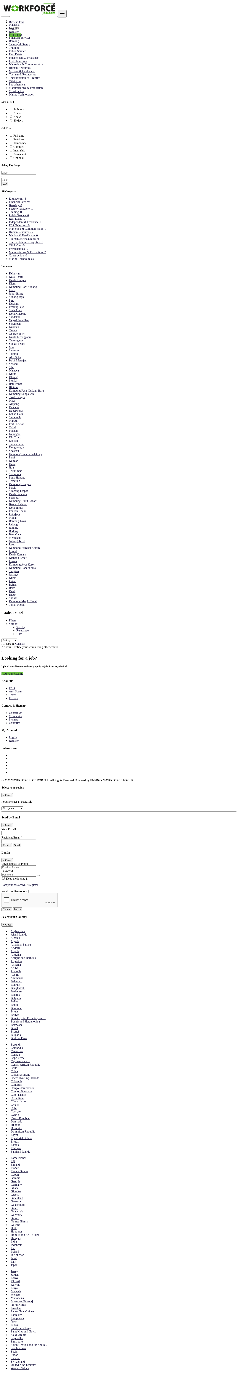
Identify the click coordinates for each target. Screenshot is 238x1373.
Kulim (12, 373)
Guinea (15, 1218)
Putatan (13, 430)
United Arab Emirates (23, 1364)
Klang (12, 283)
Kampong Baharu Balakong (25, 454)
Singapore (17, 1341)
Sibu (11, 367)
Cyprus (15, 1114)
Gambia (15, 1178)
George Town (17, 333)
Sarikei (13, 598)
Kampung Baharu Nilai (22, 567)
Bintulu (13, 387)
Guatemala (17, 1211)
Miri (11, 347)
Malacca (14, 370)
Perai (12, 457)
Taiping (13, 353)
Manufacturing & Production (26, 87)
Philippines (17, 1318)
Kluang (13, 377)
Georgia (15, 1181)
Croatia (15, 1104)
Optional (18, 157)
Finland (15, 1164)
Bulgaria (16, 1034)
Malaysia (16, 1291)
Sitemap (13, 719)
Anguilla (16, 954)
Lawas (13, 561)
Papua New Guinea (22, 1311)
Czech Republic (20, 1118)
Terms (12, 694)
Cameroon (17, 1051)
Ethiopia (16, 1148)
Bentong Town (18, 521)
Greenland (17, 1198)
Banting (13, 527)
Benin (14, 1004)
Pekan (12, 581)
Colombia (16, 1081)
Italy (13, 1261)
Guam (14, 1208)
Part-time (18, 139)
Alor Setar (15, 357)
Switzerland (18, 1361)
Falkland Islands (20, 1151)
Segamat (14, 450)
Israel (14, 1258)
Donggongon (17, 447)
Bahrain (15, 984)
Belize (14, 1001)
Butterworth (16, 410)
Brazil (14, 1028)
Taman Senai (16, 444)
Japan (14, 1265)
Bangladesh (18, 988)
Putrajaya (14, 514)
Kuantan (14, 327)
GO (5, 183)
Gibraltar (16, 1191)
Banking (14, 41)
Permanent (19, 154)
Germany (16, 1184)
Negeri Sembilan (19, 320)
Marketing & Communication (26, 64)
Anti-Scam (15, 691)
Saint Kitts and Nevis (23, 1331)
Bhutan (15, 1011)
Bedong (13, 531)
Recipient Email (11, 837)
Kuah (12, 591)
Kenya (15, 1278)
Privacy (13, 698)
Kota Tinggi (16, 507)
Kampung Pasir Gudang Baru (26, 390)
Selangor (14, 497)
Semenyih (15, 417)
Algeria (15, 941)
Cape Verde (18, 1057)
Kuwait (15, 1284)
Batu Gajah (15, 534)
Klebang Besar (17, 557)
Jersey (14, 1271)
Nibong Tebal (17, 541)
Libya (14, 1288)
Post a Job (15, 35)
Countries (14, 722)
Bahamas (16, 981)
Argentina (16, 961)
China (14, 1071)
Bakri (12, 587)
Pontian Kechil (17, 511)
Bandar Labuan (18, 504)
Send (17, 845)
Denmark (16, 1121)
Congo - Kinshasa (21, 1091)
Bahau (13, 584)
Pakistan (16, 1308)
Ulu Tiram (15, 437)
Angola (15, 951)
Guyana (15, 1224)
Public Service (17, 51)
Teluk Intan (15, 470)
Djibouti (15, 1124)
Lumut (13, 551)
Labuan (13, 440)
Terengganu (16, 340)
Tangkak (14, 571)
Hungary (16, 1238)
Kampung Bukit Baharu (23, 501)
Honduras (16, 1231)
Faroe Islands (18, 1157)
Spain (14, 1351)
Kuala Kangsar (18, 554)
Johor (12, 290)
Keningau (14, 434)
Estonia (15, 1144)
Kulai (12, 464)
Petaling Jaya (16, 306)
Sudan (14, 1354)
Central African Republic (25, 1064)
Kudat (12, 577)
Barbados (16, 991)
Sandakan (14, 317)
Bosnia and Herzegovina (25, 1021)
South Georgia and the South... (29, 1344)
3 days (17, 113)
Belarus (15, 994)
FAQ (12, 688)
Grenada (16, 1201)
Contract (18, 146)
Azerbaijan (17, 978)
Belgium (16, 998)
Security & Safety (19, 44)
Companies (15, 716)
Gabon (15, 1174)
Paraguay (16, 1314)
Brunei (15, 1031)
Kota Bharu (16, 276)
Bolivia (15, 1014)
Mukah (13, 517)
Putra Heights (17, 477)
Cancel (6, 845)
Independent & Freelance (23, 57)
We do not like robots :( (15, 891)
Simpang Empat (18, 490)
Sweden (15, 1358)
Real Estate (15, 54)
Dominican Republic (23, 1131)
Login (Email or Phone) (15, 863)
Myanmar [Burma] (22, 1301)
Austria (15, 974)
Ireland (15, 1251)
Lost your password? (14, 884)
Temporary (19, 143)
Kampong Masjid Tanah (23, 601)
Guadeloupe (18, 1204)
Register (14, 31)
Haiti (14, 1228)
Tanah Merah (17, 604)
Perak (12, 487)
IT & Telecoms (18, 61)
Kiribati (15, 1281)
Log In (13, 28)
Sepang (13, 363)
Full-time (18, 135)
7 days (17, 116)
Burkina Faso (19, 1038)
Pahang (13, 524)
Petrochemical (17, 84)
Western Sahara (20, 1368)
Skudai (13, 380)
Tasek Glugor (17, 397)
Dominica (16, 1128)
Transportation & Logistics (24, 77)
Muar (12, 400)
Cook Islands (18, 1094)
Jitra (11, 467)
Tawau (13, 330)
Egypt (14, 1134)
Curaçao (16, 1111)
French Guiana (19, 1171)
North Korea (18, 1304)
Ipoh (11, 300)
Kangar (13, 460)
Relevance (22, 630)
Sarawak (14, 350)
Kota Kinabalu (17, 313)
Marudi (13, 420)
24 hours (19, 109)
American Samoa (21, 944)
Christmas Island (20, 1074)
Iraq (13, 1248)
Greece (15, 1194)
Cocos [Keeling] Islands (25, 1078)
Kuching (14, 303)
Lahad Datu (16, 414)
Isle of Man (17, 1254)
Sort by (20, 627)
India (14, 1241)
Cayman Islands (20, 1061)
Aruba (14, 968)
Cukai (12, 427)
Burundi (15, 1044)
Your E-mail (9, 829)
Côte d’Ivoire (18, 1101)
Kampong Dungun (20, 484)
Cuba (14, 1108)
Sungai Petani (17, 343)
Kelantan (14, 273)
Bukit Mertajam (18, 360)
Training (14, 47)
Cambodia (17, 1047)
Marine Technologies (21, 94)
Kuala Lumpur (17, 280)
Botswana (16, 1024)
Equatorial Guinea (21, 1138)
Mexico (15, 1294)
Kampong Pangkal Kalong (24, 547)
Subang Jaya (16, 296)
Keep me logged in (16, 878)
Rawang (14, 407)
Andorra (15, 947)
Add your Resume (12, 673)
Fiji (13, 1161)
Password (7, 871)
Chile (14, 1068)
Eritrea (15, 1141)
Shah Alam (15, 310)
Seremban (15, 323)
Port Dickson (16, 424)
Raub (12, 544)
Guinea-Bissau (19, 1221)
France (15, 1168)
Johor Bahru (16, 293)
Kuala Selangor (18, 494)
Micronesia (17, 1298)
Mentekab (15, 537)
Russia (15, 1324)
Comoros (16, 1084)
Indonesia (16, 1244)
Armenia (16, 964)
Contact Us (15, 712)
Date (19, 633)
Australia (16, 971)
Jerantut (13, 574)
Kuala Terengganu (20, 337)
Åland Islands (19, 934)
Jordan (15, 1274)
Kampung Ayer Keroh (22, 564)
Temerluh (14, 480)
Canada (15, 1054)
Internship (19, 150)
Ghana (15, 1188)
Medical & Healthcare (22, 71)
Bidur (12, 594)
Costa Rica (17, 1098)
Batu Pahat (15, 383)
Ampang (14, 404)
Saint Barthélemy (21, 1328)
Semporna (15, 474)
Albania (15, 937)
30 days (18, 120)
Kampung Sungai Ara (22, 393)
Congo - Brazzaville (22, 1088)
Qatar (14, 1321)
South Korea (18, 1348)
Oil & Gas (15, 81)
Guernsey (16, 1214)
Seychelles (17, 1338)
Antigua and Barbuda (23, 958)
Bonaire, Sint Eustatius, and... (28, 1018)
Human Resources (19, 67)
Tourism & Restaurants (22, 74)
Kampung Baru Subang (23, 286)
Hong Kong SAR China (25, 1234)
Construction (16, 91)
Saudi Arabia (18, 1334)
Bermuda (16, 1008)
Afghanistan (18, 931)
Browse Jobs (16, 22)
